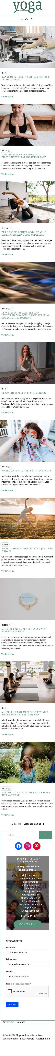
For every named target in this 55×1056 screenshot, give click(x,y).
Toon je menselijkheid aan (18, 984)
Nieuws (5, 544)
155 (19, 823)
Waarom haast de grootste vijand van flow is (27, 549)
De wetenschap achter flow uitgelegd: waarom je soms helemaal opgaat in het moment (26, 315)
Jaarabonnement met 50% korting (28, 860)
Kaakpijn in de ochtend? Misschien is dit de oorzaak (25, 78)
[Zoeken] (45, 835)
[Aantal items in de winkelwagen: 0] (32, 19)
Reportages (7, 150)
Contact (21, 1022)
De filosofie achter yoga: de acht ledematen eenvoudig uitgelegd (23, 233)
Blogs (4, 73)
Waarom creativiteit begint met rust (26, 470)
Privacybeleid (27, 1038)
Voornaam (10, 947)
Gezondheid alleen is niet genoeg (23, 393)
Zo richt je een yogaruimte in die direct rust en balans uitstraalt (23, 156)
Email (9, 971)
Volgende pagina (34, 824)
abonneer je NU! (28, 924)
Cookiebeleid (43, 1038)
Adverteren (8, 1022)
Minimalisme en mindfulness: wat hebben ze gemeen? (24, 630)
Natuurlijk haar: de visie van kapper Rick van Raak (25, 793)
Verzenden (12, 1004)
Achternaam (11, 959)
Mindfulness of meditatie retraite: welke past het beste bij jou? (25, 713)
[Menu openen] (22, 19)
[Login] (26, 19)
